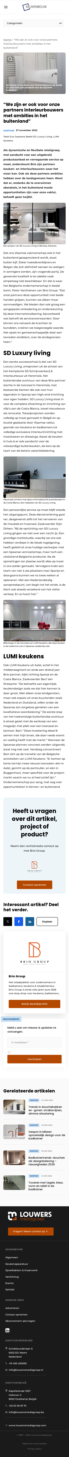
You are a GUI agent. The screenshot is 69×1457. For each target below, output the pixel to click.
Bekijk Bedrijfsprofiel (34, 1003)
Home (7, 39)
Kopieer (47, 921)
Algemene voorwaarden (34, 1443)
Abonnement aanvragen (20, 1320)
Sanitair (8, 130)
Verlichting (12, 1276)
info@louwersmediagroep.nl (26, 1369)
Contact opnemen (16, 1314)
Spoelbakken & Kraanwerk (21, 1270)
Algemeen (11, 1257)
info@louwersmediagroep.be (26, 1412)
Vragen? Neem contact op (29, 1231)
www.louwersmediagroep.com (27, 1425)
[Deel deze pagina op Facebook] (18, 921)
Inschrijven (35, 1059)
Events (9, 1283)
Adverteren (12, 1308)
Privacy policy (34, 1448)
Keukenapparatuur (16, 1263)
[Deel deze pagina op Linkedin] (29, 921)
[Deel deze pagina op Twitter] (7, 921)
